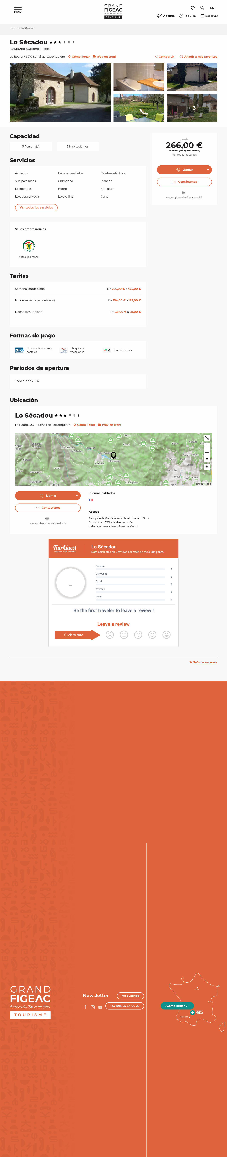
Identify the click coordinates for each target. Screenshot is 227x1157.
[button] (202, 8)
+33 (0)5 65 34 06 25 (124, 1006)
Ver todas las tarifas (184, 154)
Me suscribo (130, 995)
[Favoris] (193, 8)
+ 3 (192, 108)
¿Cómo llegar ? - (177, 1006)
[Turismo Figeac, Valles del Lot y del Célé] (113, 14)
